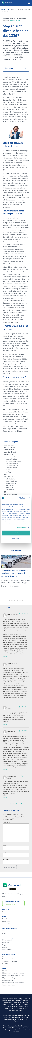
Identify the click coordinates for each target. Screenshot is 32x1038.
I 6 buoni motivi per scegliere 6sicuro (13, 973)
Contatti (4, 912)
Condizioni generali (8, 1030)
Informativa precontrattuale (20, 1028)
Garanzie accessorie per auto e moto (13, 983)
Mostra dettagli (22, 527)
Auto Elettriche (9, 18)
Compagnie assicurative (9, 985)
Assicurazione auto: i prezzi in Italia (13, 975)
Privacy (5, 1026)
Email (5, 852)
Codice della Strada (11, 481)
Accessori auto (9, 445)
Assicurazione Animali (12, 457)
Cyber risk (5, 964)
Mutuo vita (5, 942)
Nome (5, 845)
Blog (8, 9)
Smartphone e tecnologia (9, 961)
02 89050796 (19, 1010)
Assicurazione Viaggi (12, 466)
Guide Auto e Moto (11, 483)
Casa (3, 957)
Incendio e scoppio (8, 959)
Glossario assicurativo (8, 980)
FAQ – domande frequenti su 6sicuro (13, 978)
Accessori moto (9, 447)
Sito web (6, 859)
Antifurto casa (9, 450)
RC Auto (8, 470)
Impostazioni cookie (14, 1026)
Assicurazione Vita (11, 468)
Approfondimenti (10, 452)
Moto (4, 933)
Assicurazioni (9, 455)
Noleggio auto (10, 488)
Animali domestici (7, 950)
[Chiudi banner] (29, 497)
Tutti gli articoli (6, 919)
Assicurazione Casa (11, 459)
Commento (7, 822)
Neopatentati (10, 485)
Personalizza (15, 538)
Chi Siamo (5, 971)
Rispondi (5, 656)
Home (3, 9)
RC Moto (8, 472)
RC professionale (7, 940)
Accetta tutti (16, 533)
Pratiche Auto (10, 490)
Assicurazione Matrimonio (14, 461)
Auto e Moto (8, 477)
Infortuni (4, 947)
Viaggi (4, 945)
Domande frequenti (10, 495)
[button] (2, 577)
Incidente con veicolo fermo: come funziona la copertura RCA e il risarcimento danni (15, 573)
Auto (5, 474)
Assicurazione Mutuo (12, 463)
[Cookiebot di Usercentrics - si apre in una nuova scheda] (18, 498)
